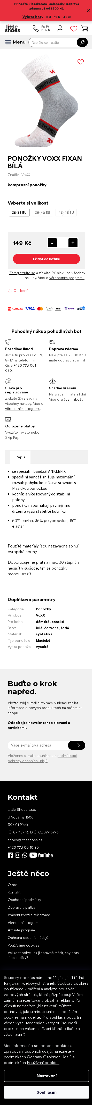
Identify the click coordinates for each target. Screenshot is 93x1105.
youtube (41, 855)
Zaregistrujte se (22, 273)
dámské (43, 622)
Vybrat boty (32, 17)
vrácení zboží (71, 399)
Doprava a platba (21, 907)
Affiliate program (21, 930)
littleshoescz (17, 855)
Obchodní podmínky (24, 900)
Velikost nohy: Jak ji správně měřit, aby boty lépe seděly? (43, 955)
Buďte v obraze (10, 855)
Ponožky (43, 609)
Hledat (82, 42)
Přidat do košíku (46, 259)
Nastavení (47, 1075)
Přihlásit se (76, 745)
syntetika (44, 634)
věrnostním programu (66, 278)
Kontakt (14, 892)
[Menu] (10, 42)
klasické (43, 640)
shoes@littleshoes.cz (25, 840)
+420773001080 (25, 855)
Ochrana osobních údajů (28, 937)
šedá (64, 628)
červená (51, 628)
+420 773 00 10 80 (23, 847)
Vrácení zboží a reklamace (29, 915)
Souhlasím (47, 1092)
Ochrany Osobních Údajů (50, 1057)
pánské (57, 622)
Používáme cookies (23, 945)
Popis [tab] (20, 457)
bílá (39, 628)
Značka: (19, 175)
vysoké (42, 647)
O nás (13, 885)
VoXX (40, 615)
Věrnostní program (23, 923)
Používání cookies (43, 1062)
